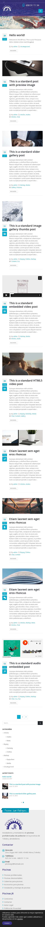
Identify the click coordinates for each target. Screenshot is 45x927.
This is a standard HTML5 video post (25, 382)
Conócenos (8, 900)
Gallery (13, 187)
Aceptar (7, 923)
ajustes (20, 919)
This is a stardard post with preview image (23, 83)
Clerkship (28, 414)
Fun (19, 699)
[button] (40, 11)
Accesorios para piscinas (14, 886)
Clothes (27, 259)
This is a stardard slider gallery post (24, 153)
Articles (22, 114)
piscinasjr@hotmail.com (14, 865)
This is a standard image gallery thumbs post (25, 227)
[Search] (40, 723)
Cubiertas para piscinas (13, 883)
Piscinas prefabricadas (13, 877)
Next (26, 717)
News (33, 623)
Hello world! (17, 35)
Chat (18, 117)
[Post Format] (4, 459)
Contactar (8, 904)
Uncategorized (25, 46)
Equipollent (10, 759)
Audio (19, 339)
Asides (28, 114)
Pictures (19, 187)
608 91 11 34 (32, 5)
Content (13, 261)
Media (28, 185)
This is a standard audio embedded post (25, 664)
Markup (22, 185)
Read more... (13, 50)
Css (18, 261)
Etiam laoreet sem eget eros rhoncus (24, 452)
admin (15, 46)
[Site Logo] (7, 8)
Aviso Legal (8, 907)
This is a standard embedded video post (23, 304)
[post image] (22, 68)
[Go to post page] (12, 211)
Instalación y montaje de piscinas (17, 889)
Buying (22, 259)
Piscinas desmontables (13, 880)
